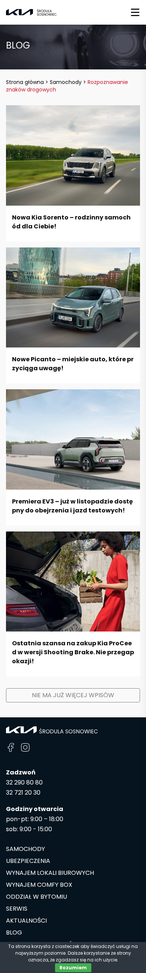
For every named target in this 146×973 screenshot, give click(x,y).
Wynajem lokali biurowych (50, 872)
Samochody (25, 849)
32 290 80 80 (24, 782)
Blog (14, 932)
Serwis (16, 908)
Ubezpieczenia (28, 861)
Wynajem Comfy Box (39, 884)
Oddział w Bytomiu (36, 896)
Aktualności (26, 920)
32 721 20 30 (23, 792)
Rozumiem (73, 967)
